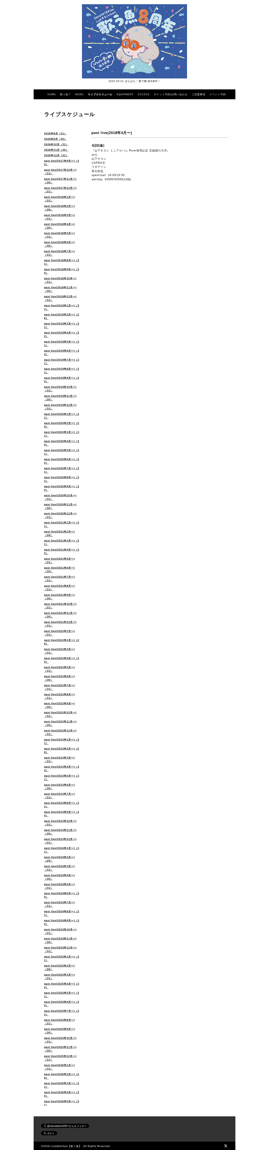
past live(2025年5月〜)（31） (61, 994)
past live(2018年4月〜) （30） (59, 226)
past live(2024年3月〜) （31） (59, 868)
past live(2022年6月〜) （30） (59, 678)
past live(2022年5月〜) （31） (59, 669)
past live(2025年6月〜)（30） (61, 1003)
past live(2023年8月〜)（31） (61, 805)
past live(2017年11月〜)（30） (60, 181)
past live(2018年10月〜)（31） (60, 280)
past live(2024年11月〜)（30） (60, 940)
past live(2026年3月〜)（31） (61, 1085)
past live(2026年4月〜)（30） (61, 1094)
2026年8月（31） (55, 133)
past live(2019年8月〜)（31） (61, 370)
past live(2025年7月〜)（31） (61, 1013)
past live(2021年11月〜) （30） (60, 615)
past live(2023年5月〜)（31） (61, 777)
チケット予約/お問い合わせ (170, 94)
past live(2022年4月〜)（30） (61, 660)
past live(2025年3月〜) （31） (59, 976)
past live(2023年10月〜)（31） (60, 823)
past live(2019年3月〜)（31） (61, 325)
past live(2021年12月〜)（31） (60, 624)
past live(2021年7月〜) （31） (59, 578)
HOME (51, 94)
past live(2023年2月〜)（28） (61, 750)
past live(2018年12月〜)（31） (60, 298)
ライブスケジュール (100, 94)
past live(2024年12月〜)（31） (60, 949)
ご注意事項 (198, 94)
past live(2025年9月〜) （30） (59, 1031)
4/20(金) (98, 145)
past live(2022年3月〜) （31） (59, 651)
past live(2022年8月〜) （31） (59, 696)
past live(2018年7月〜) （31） (59, 253)
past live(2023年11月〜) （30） (60, 832)
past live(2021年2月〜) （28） (59, 533)
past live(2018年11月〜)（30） (60, 289)
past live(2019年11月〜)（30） (60, 398)
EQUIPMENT (125, 94)
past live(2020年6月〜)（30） (61, 461)
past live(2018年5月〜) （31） (59, 235)
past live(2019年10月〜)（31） (60, 389)
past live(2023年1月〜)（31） (61, 741)
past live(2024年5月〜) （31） (59, 886)
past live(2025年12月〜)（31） (60, 1058)
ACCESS (144, 94)
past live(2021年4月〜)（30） (61, 551)
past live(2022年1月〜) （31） (59, 633)
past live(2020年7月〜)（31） (61, 470)
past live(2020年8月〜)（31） (61, 479)
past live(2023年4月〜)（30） (61, 768)
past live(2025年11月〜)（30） (60, 1049)
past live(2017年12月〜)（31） (60, 190)
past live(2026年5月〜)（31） (61, 1103)
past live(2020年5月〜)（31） (61, 452)
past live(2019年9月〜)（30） (61, 379)
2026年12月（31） (56, 155)
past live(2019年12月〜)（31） (60, 407)
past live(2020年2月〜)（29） (61, 425)
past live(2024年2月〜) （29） (59, 859)
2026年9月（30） (55, 139)
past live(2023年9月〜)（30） (61, 814)
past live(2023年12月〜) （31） (60, 841)
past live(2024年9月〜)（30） (61, 922)
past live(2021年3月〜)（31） (61, 542)
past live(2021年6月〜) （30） (59, 569)
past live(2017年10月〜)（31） (60, 171)
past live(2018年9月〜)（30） (61, 271)
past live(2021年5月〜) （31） (59, 560)
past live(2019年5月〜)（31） (61, 343)
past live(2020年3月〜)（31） (61, 434)
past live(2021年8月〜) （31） (59, 587)
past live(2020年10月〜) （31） (60, 497)
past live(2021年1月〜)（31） (61, 524)
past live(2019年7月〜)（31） (61, 361)
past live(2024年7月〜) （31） (59, 904)
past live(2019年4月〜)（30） (61, 334)
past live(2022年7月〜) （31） (59, 687)
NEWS (79, 94)
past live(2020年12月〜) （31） (60, 515)
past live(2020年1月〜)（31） (61, 416)
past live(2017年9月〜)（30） (61, 162)
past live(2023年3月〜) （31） (59, 759)
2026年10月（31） (56, 144)
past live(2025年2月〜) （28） (59, 967)
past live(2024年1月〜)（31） (61, 850)
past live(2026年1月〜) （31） (59, 1067)
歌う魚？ (65, 94)
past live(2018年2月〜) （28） (59, 208)
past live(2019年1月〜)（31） (61, 307)
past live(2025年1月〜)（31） (61, 958)
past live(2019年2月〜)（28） (61, 316)
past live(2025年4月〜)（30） (61, 985)
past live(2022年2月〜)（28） (61, 642)
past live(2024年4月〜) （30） (59, 877)
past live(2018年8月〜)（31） (61, 262)
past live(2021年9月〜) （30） (59, 597)
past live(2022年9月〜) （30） (59, 705)
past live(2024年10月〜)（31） (60, 931)
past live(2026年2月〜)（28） (61, 1076)
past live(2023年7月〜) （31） (59, 795)
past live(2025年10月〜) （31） (60, 1040)
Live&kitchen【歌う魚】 (66, 1146)
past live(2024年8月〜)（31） (61, 913)
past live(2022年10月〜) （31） (60, 714)
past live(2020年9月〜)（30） (61, 488)
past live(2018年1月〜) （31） (59, 199)
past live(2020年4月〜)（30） (61, 443)
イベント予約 (218, 94)
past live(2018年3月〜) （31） (59, 217)
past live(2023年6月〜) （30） (59, 786)
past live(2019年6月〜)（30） (61, 352)
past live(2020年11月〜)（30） (60, 506)
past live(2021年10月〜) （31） (60, 606)
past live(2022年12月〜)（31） (60, 732)
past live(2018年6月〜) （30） (59, 244)
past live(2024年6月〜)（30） (61, 895)
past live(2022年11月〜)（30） (60, 723)
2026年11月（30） (56, 149)
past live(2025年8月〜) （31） (59, 1022)
